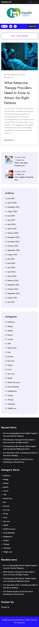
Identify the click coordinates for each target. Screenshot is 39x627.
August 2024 (12, 254)
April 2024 (11, 272)
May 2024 (11, 267)
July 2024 (11, 259)
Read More (8, 140)
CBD (9, 343)
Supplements (12, 391)
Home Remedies (22, 36)
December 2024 (13, 237)
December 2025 (13, 207)
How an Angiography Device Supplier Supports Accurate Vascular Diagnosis (20, 434)
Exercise (10, 356)
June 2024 (11, 263)
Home (13, 36)
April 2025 (11, 224)
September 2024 (14, 250)
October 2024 (13, 246)
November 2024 (14, 241)
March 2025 (12, 229)
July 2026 (11, 198)
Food (9, 369)
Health (10, 378)
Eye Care (11, 361)
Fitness (10, 365)
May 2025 (11, 220)
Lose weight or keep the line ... (24, 178)
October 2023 (13, 289)
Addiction (9, 77)
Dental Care (20, 160)
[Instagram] (37, 2)
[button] (6, 2)
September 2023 (14, 293)
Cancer (10, 339)
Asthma (10, 331)
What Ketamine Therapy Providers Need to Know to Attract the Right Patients (18, 92)
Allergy (10, 326)
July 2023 (11, 302)
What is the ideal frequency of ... (21, 164)
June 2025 (11, 216)
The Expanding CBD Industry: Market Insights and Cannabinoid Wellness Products (19, 447)
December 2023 (13, 285)
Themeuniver (20, 622)
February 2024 (13, 280)
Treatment (11, 404)
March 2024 (12, 276)
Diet (9, 352)
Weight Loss (20, 174)
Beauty (10, 335)
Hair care (11, 374)
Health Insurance (14, 382)
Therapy (11, 400)
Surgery (10, 395)
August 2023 (12, 298)
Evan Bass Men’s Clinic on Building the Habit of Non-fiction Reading (20, 454)
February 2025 (13, 233)
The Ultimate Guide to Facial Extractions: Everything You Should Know (18, 460)
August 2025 (12, 211)
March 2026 (12, 203)
